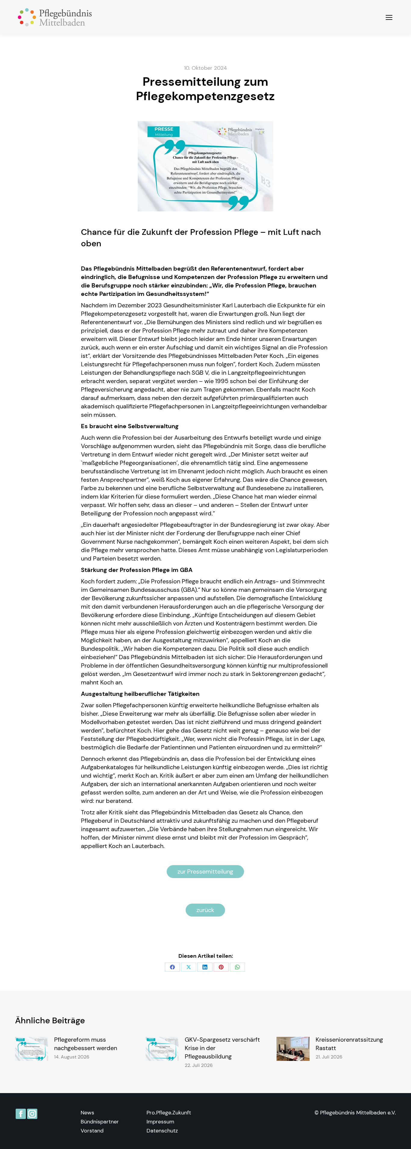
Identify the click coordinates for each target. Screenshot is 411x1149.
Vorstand (92, 1130)
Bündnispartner (100, 1121)
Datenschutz (162, 1130)
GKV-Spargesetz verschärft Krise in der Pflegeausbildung (222, 1048)
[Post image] (31, 1049)
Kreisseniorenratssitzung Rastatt (349, 1044)
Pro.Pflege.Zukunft (169, 1112)
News (87, 1112)
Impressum (160, 1121)
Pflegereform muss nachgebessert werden (85, 1044)
